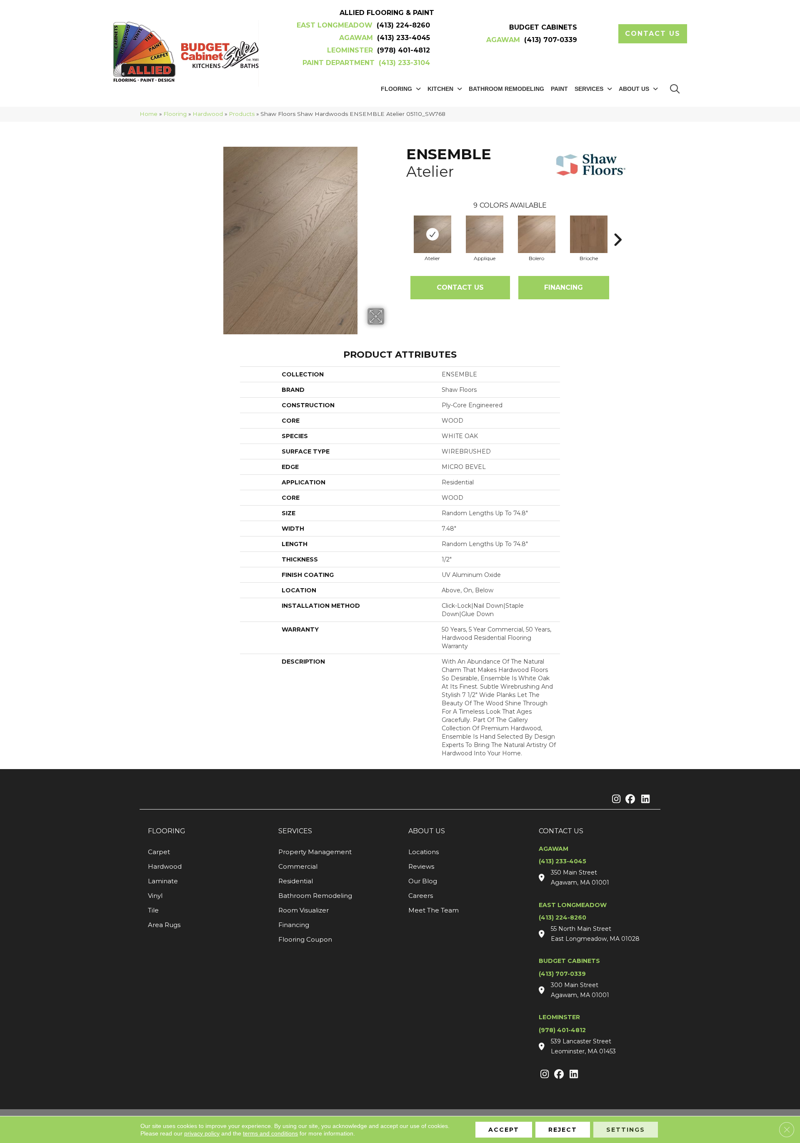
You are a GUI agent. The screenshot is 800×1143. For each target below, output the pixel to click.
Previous (402, 227)
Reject (562, 1129)
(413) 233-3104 (404, 63)
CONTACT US (561, 831)
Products (242, 113)
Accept (503, 1129)
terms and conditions (270, 1133)
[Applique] (484, 234)
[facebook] (629, 799)
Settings (625, 1129)
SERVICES (295, 831)
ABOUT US (426, 831)
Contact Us (460, 287)
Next (617, 227)
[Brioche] (589, 234)
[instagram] (614, 799)
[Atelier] (432, 234)
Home (149, 113)
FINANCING (563, 287)
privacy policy (202, 1133)
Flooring (175, 113)
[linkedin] (644, 799)
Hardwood (207, 113)
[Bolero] (537, 234)
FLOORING (166, 831)
